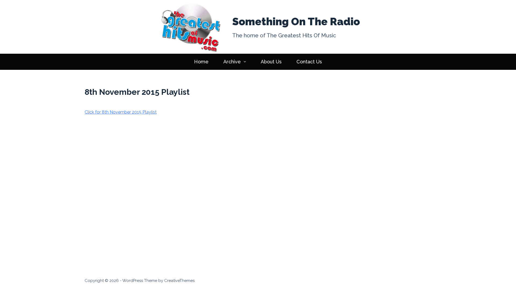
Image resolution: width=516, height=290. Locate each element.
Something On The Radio (296, 21)
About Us (271, 61)
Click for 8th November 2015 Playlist (121, 112)
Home (201, 61)
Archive (232, 61)
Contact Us (309, 61)
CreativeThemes (179, 280)
